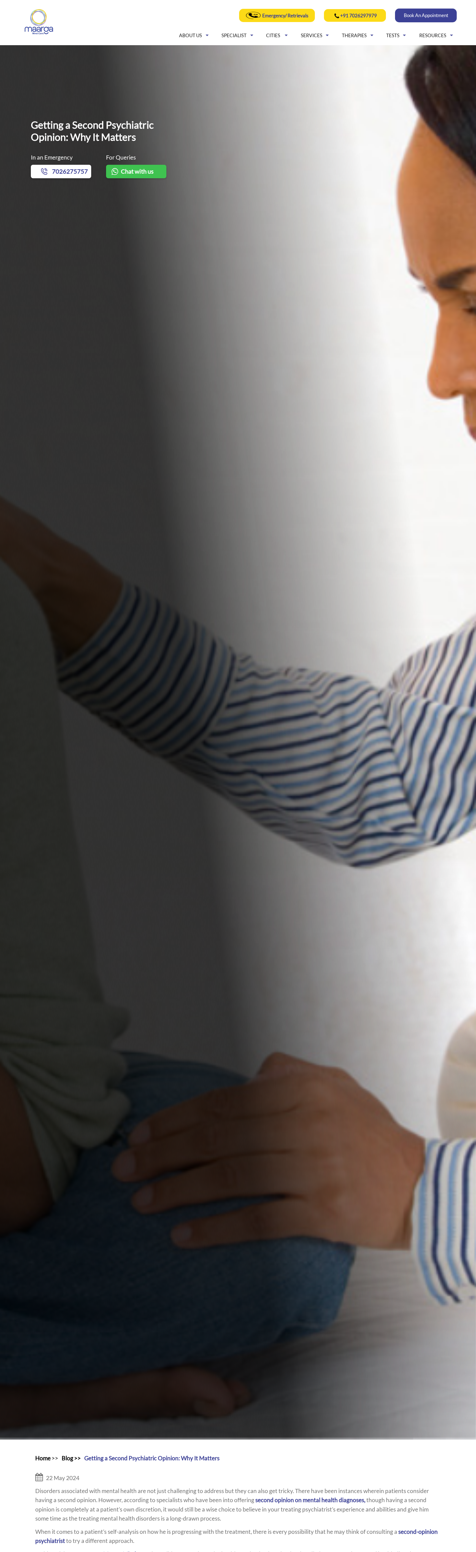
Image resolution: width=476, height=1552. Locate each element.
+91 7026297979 (358, 15)
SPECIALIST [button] (234, 35)
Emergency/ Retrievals (285, 15)
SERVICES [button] (311, 35)
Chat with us (137, 171)
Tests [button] (392, 35)
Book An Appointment (426, 15)
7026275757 (70, 171)
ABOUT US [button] (190, 35)
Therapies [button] (354, 35)
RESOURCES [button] (432, 35)
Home (43, 1458)
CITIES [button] (273, 35)
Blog (67, 1458)
